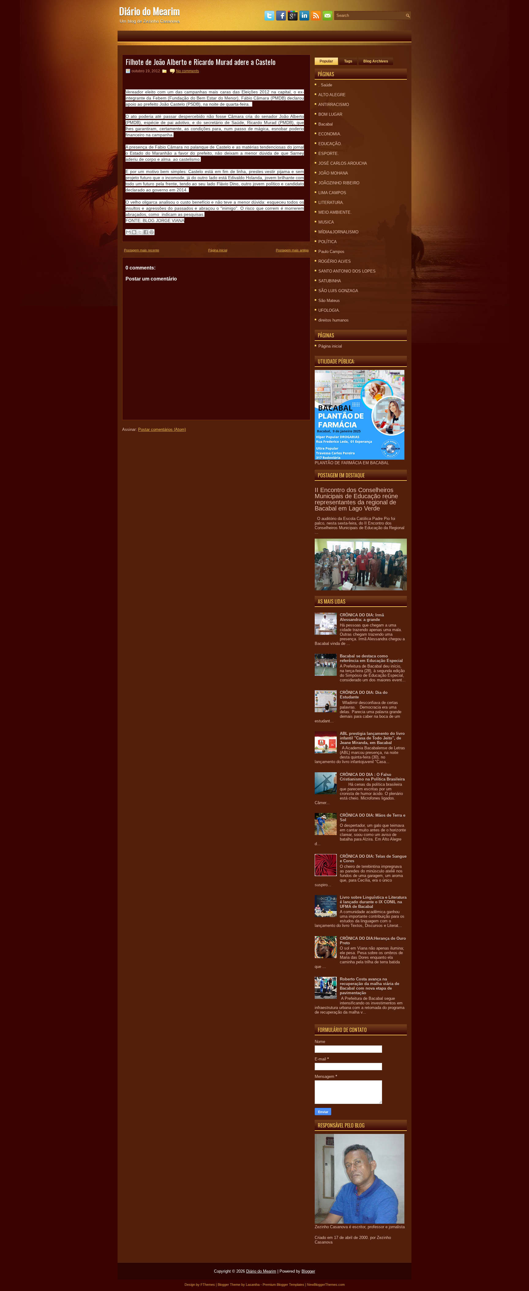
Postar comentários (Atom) (162, 429)
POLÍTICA (327, 241)
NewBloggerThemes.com (326, 1284)
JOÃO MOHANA (333, 173)
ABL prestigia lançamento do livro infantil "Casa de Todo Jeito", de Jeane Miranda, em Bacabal (372, 738)
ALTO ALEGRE (332, 94)
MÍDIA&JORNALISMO (338, 232)
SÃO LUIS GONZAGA (338, 290)
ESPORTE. (328, 153)
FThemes (208, 1284)
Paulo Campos (331, 251)
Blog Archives (375, 61)
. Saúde (325, 85)
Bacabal (325, 124)
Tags (348, 61)
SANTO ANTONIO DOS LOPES (347, 271)
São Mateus (329, 300)
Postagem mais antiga (292, 250)
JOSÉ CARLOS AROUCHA (342, 163)
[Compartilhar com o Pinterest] (151, 232)
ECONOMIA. (329, 134)
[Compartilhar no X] (140, 232)
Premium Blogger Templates (283, 1284)
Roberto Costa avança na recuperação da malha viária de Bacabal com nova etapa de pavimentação (369, 986)
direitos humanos (333, 320)
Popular (326, 61)
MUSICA (326, 222)
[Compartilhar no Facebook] (146, 232)
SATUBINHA (329, 281)
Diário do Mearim (149, 11)
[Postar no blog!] (134, 232)
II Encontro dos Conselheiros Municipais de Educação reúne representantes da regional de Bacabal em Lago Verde (356, 499)
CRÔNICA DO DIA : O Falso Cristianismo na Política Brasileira (372, 776)
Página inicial (217, 250)
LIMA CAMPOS (332, 192)
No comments (187, 71)
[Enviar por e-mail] (128, 232)
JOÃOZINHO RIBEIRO (338, 183)
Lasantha (253, 1284)
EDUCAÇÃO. (330, 143)
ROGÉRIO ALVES (334, 261)
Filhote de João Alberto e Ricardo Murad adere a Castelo (201, 61)
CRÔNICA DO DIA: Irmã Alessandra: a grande (362, 617)
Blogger (308, 1271)
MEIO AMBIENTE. (335, 212)
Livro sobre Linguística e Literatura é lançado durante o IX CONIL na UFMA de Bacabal (373, 902)
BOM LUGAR (330, 114)
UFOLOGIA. (329, 310)
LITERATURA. (331, 202)
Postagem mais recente (141, 250)
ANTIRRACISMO (333, 104)
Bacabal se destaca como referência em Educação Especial (371, 658)
